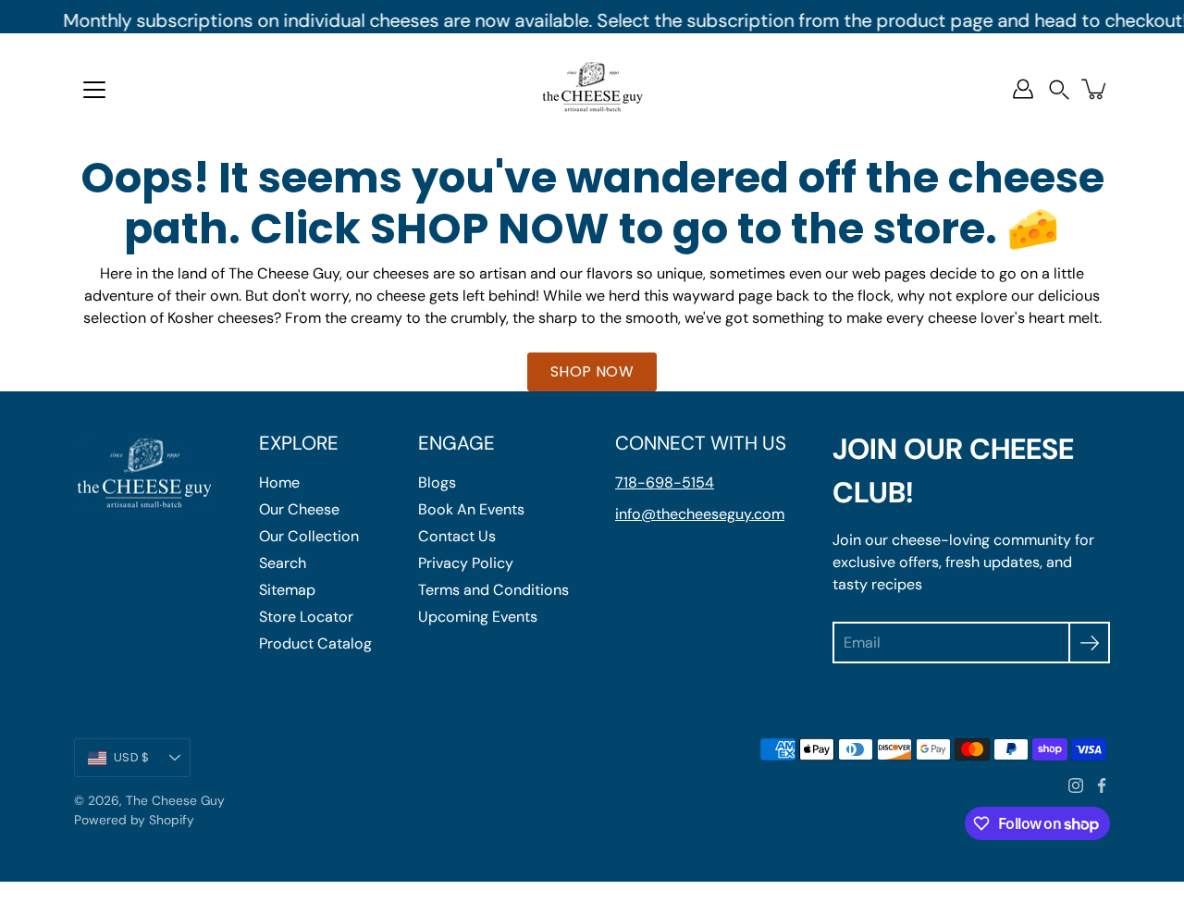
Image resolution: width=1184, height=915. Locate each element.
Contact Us (457, 536)
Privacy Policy (465, 563)
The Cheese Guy (175, 800)
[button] (1059, 89)
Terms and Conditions (493, 590)
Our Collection (309, 536)
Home (279, 482)
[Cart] (1095, 89)
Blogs (437, 482)
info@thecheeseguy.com (699, 514)
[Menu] (94, 89)
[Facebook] (1101, 785)
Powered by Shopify (134, 819)
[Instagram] (1075, 785)
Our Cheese (299, 509)
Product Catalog (315, 643)
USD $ (131, 757)
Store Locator (306, 616)
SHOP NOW (592, 371)
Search (282, 563)
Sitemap (287, 590)
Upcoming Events (477, 616)
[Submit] (1089, 642)
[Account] (1023, 89)
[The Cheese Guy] (592, 89)
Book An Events (471, 509)
